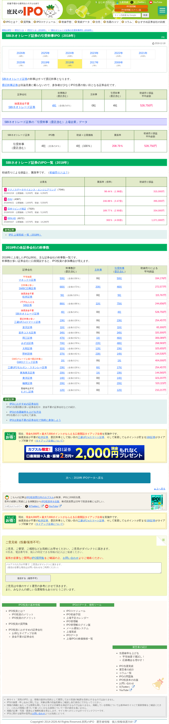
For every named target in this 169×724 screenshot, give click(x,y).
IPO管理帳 (131, 6)
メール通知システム (77, 628)
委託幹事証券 (10, 85)
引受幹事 (119, 268)
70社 (62, 343)
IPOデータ (72, 635)
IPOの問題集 (126, 676)
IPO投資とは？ (17, 610)
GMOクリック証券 (27, 362)
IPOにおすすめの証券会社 (24, 403)
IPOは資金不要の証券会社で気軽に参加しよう (35, 420)
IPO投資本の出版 (128, 679)
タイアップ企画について (49, 440)
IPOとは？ (12, 21)
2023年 (94, 54)
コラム (128, 21)
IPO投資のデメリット (24, 617)
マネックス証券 (27, 280)
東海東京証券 (27, 372)
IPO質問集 (38, 558)
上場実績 (71, 631)
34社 (62, 332)
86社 (62, 303)
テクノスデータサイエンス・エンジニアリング (32, 189)
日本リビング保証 (17, 208)
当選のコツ (112, 21)
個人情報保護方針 (122, 721)
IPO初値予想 (73, 614)
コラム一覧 (125, 673)
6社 (98, 367)
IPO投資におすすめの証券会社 (26, 629)
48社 (119, 343)
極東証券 (27, 383)
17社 (119, 367)
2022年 (118, 54)
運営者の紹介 (126, 669)
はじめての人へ (106, 2)
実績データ (83, 21)
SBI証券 (27, 305)
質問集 (27, 21)
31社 (62, 348)
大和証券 (27, 348)
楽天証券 (27, 327)
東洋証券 (27, 378)
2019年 (45, 63)
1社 (98, 337)
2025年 (45, 54)
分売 (97, 21)
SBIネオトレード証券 (14, 79)
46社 (119, 286)
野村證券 (27, 353)
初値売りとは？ (59, 172)
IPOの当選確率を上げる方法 (25, 412)
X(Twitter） (34, 506)
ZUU (10, 199)
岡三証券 (27, 337)
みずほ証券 (27, 343)
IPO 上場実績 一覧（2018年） (25, 234)
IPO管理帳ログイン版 (78, 624)
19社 (119, 348)
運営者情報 (103, 721)
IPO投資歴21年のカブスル (40, 497)
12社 (98, 348)
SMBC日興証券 (27, 288)
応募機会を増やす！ (133, 660)
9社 (62, 295)
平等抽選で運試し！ (133, 656)
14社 (119, 353)
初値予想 (66, 21)
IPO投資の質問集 (18, 623)
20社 (98, 286)
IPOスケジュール (46, 21)
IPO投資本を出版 (50, 501)
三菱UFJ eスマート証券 (27, 322)
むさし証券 (27, 391)
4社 (54, 105)
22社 (98, 343)
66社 (62, 286)
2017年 (94, 63)
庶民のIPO (88, 721)
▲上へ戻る (159, 489)
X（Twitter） (140, 2)
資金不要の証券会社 (23, 636)
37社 (62, 353)
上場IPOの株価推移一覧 (79, 638)
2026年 (21, 54)
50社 (62, 278)
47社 (62, 337)
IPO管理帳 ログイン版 (131, 10)
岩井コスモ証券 (27, 332)
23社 (62, 320)
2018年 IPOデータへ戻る (88, 477)
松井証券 (27, 296)
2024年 (70, 54)
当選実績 (123, 2)
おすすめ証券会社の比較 (151, 21)
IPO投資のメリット (23, 614)
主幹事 (98, 269)
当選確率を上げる (129, 653)
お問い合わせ (71, 558)
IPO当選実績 (126, 666)
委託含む (119, 271)
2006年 (118, 63)
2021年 (143, 54)
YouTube (157, 2)
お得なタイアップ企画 (24, 633)
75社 (119, 303)
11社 (98, 303)
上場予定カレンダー (77, 617)
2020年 (21, 63)
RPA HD (12, 218)
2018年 (70, 63)
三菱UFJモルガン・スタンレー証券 (27, 367)
